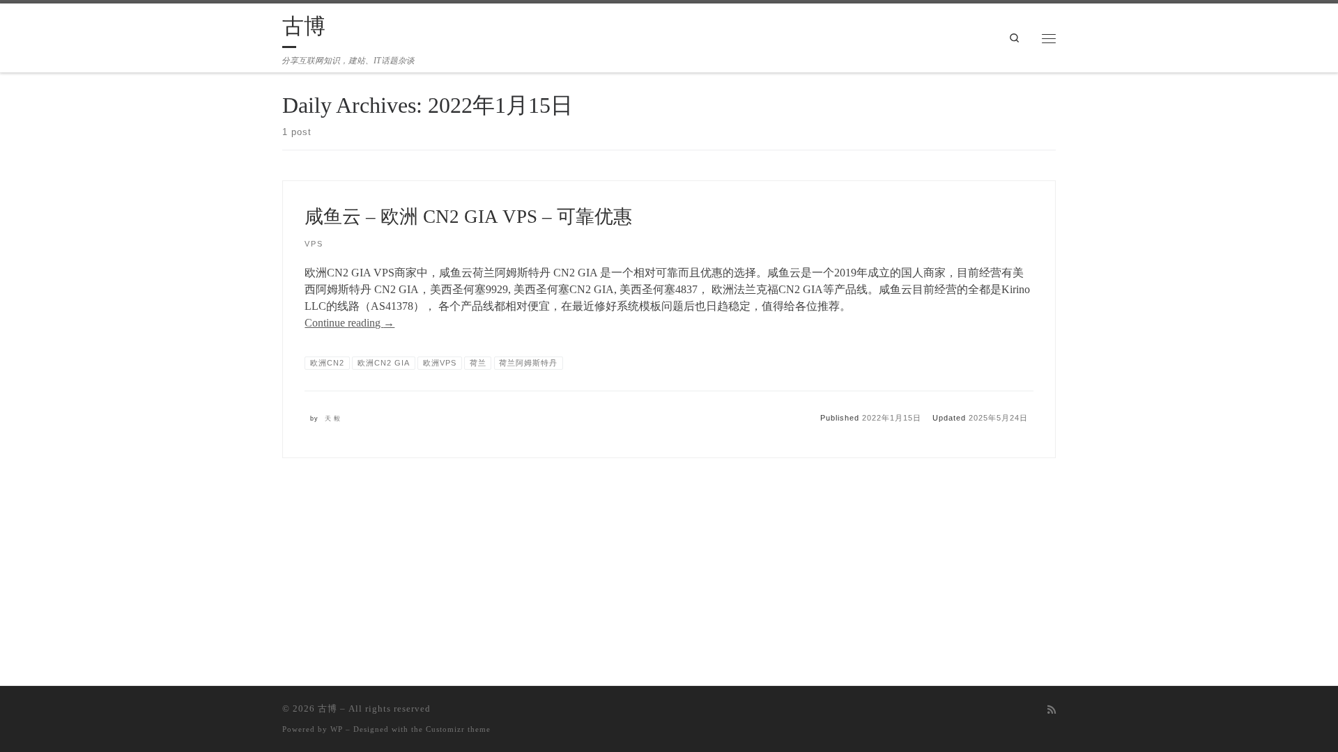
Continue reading (349, 323)
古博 (327, 708)
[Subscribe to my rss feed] (1051, 710)
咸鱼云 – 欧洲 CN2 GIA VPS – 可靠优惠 (468, 216)
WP (336, 729)
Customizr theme (458, 729)
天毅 (334, 418)
